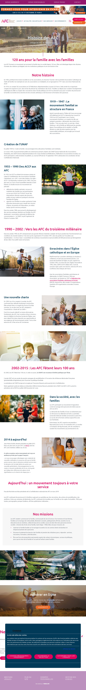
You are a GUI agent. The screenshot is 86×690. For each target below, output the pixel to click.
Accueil (3, 28)
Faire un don (78, 19)
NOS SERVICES (48, 21)
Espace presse (59, 2)
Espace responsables (36, 2)
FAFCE (27, 445)
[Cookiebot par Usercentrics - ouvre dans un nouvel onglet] (13, 631)
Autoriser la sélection (43, 656)
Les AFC (11, 28)
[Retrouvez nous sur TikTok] (82, 636)
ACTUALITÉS (27, 21)
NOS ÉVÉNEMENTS (60, 21)
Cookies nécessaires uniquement (19, 656)
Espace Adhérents (12, 2)
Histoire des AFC (22, 28)
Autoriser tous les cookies (66, 656)
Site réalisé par (39, 683)
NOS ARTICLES (36, 21)
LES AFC (19, 21)
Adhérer (77, 22)
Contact (77, 2)
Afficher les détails (69, 649)
